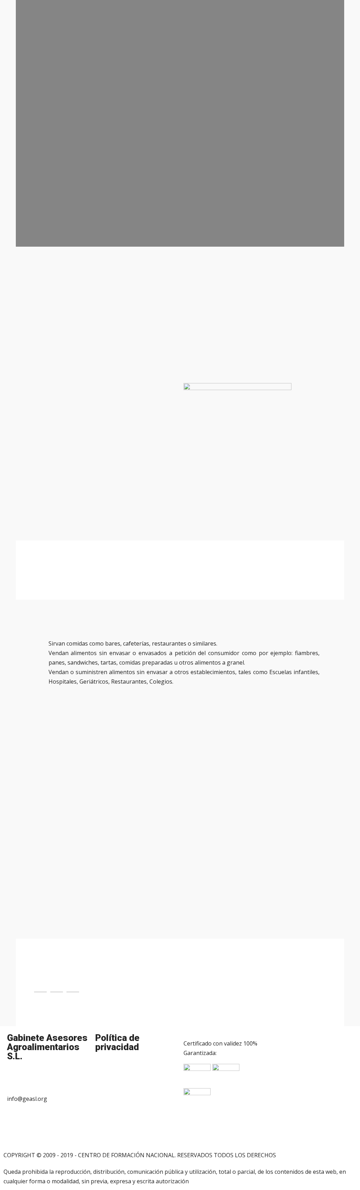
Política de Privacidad (122, 1089)
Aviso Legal (110, 1069)
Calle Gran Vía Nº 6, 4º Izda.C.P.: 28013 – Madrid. (42, 1124)
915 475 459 (22, 1078)
